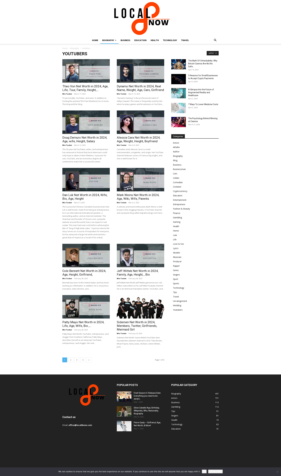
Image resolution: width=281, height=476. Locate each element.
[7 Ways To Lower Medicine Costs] (178, 108)
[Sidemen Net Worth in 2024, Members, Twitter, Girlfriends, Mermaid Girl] (140, 307)
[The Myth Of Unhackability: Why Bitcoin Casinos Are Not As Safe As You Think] (178, 64)
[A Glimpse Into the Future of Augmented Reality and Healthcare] (178, 93)
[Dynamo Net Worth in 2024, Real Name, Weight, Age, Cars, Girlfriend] (140, 71)
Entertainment (179, 200)
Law (175, 235)
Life (175, 239)
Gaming (176, 221)
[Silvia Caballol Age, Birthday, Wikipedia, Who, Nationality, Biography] (124, 411)
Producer (177, 261)
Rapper (176, 265)
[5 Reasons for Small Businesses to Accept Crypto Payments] (178, 79)
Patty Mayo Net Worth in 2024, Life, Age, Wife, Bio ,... (83, 324)
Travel (185, 40)
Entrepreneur (179, 204)
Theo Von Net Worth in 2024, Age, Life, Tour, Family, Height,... (85, 88)
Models (176, 252)
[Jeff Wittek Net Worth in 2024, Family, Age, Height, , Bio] (140, 255)
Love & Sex (178, 243)
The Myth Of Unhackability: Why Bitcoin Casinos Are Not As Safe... (202, 63)
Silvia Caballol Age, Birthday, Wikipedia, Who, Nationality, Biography (147, 411)
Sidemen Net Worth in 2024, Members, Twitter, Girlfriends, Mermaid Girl (137, 325)
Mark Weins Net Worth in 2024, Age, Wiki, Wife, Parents (138, 196)
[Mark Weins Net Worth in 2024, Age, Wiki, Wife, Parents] (140, 179)
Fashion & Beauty (181, 208)
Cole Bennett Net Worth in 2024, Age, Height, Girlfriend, (84, 272)
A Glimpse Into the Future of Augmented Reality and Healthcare (201, 92)
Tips (175, 292)
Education (140, 40)
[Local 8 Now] (140, 18)
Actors (176, 142)
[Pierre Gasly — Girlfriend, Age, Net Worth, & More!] (124, 426)
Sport (175, 279)
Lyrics (175, 248)
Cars (175, 173)
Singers (176, 274)
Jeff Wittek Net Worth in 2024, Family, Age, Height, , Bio (137, 272)
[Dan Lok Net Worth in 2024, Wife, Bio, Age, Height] (86, 179)
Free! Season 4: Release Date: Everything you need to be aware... (147, 396)
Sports (176, 283)
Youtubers (178, 309)
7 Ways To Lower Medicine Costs (203, 104)
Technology (170, 40)
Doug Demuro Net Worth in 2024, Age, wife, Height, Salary (84, 139)
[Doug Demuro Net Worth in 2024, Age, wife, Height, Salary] (86, 122)
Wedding (177, 305)
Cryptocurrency (180, 191)
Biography (108, 40)
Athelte (176, 147)
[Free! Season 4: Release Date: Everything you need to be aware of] (124, 396)
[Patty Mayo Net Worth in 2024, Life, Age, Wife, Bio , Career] (86, 307)
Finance (176, 213)
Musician (177, 257)
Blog (175, 160)
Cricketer (177, 186)
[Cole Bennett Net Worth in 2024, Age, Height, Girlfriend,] (86, 255)
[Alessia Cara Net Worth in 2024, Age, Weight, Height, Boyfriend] (140, 122)
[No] (277, 471)
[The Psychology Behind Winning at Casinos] (178, 122)
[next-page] (88, 359)
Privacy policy (215, 471)
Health (155, 40)
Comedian (178, 182)
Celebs (176, 178)
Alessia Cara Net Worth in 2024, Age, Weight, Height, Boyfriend (138, 139)
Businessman (179, 169)
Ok (204, 471)
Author (176, 151)
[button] (215, 40)
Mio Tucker (67, 94)
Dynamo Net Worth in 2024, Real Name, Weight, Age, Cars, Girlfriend (140, 88)
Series (176, 270)
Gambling (177, 217)
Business (125, 40)
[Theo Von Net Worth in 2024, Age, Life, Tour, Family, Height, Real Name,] (86, 71)
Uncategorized (180, 301)
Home (95, 40)
